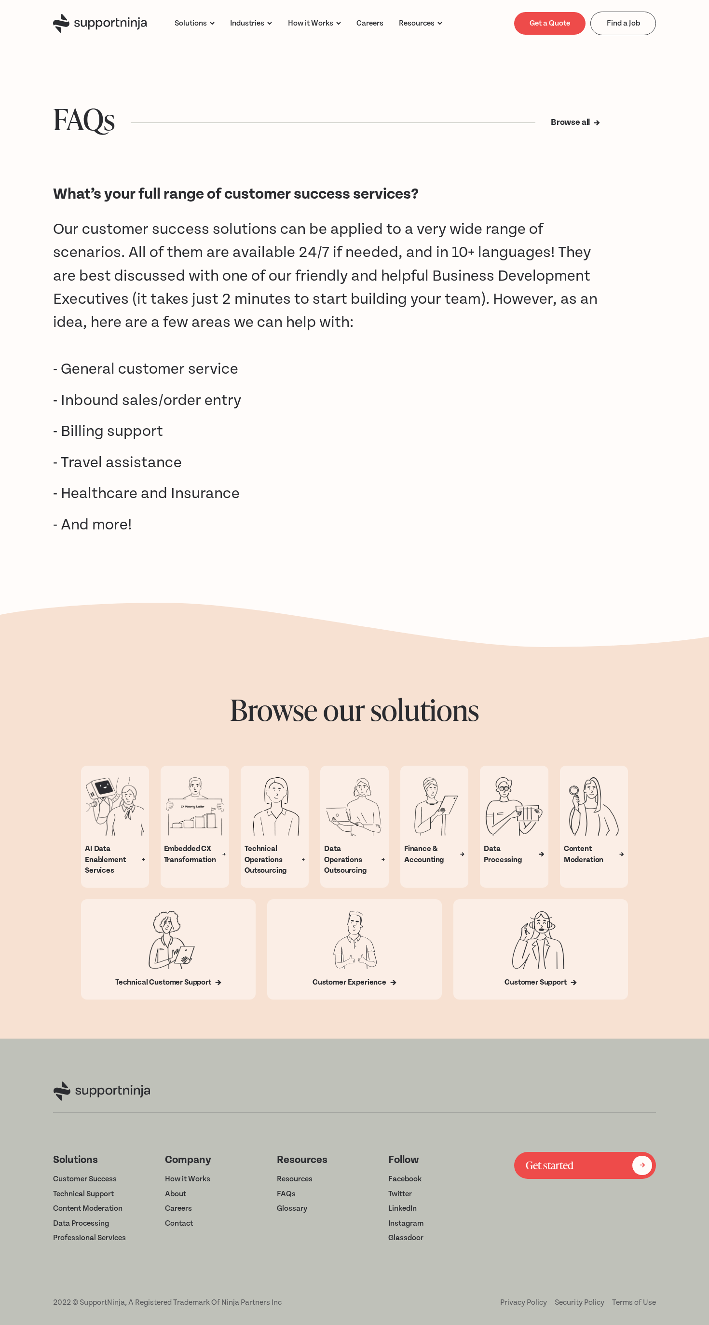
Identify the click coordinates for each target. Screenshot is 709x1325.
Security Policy (579, 1302)
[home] (100, 23)
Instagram (406, 1223)
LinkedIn (402, 1208)
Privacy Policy (523, 1302)
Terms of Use (634, 1302)
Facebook (405, 1179)
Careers (178, 1208)
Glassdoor (405, 1237)
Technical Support (83, 1194)
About (175, 1194)
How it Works (187, 1179)
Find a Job (623, 23)
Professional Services (89, 1237)
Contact (179, 1223)
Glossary (292, 1208)
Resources (417, 23)
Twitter (400, 1194)
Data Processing (81, 1223)
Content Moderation (88, 1208)
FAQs (286, 1194)
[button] (194, 23)
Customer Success (85, 1179)
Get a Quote (550, 23)
